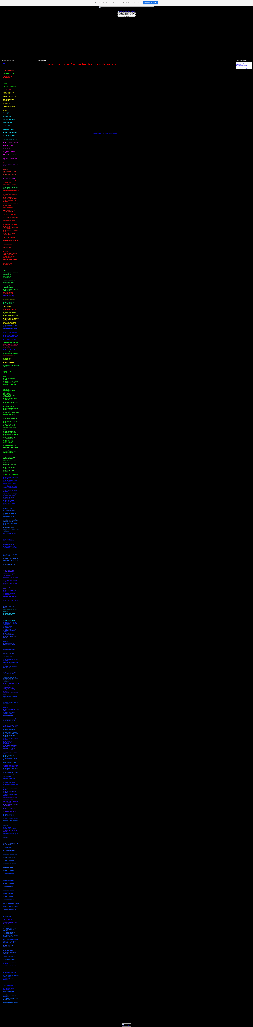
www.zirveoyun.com (241, 66)
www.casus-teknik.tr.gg (241, 65)
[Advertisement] (126, 33)
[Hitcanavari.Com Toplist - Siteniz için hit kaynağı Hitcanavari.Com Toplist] (126, 1026)
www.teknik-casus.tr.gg (241, 68)
